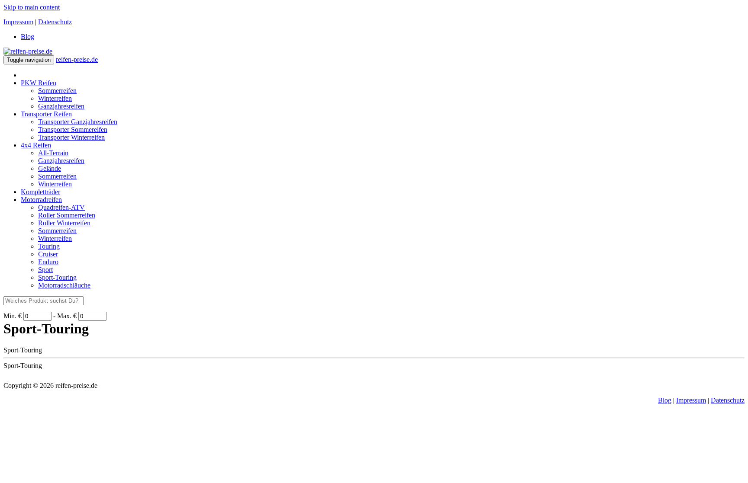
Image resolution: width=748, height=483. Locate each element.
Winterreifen (55, 98)
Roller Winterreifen (64, 223)
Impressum (18, 22)
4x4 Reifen (36, 145)
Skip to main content (31, 7)
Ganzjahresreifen (61, 106)
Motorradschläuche (64, 285)
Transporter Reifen (46, 114)
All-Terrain (53, 153)
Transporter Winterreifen (71, 137)
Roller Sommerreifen (66, 215)
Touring (49, 246)
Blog (27, 36)
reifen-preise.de (77, 59)
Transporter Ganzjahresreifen (77, 121)
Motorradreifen (41, 199)
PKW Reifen (38, 82)
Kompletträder (40, 191)
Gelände (49, 168)
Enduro (48, 261)
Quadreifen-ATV (61, 207)
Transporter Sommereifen (72, 129)
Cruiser (48, 254)
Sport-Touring (57, 277)
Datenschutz (55, 22)
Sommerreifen (57, 90)
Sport (45, 269)
